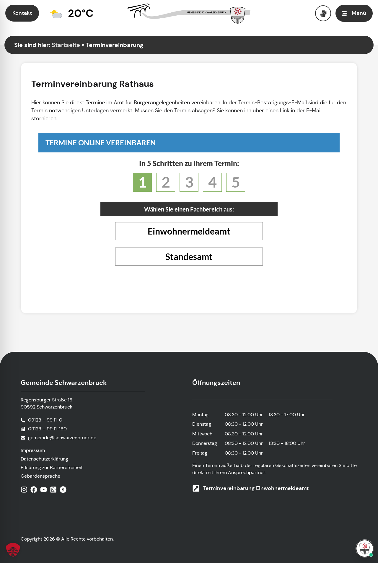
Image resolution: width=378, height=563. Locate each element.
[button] (13, 550)
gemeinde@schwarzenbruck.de (62, 437)
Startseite (66, 45)
